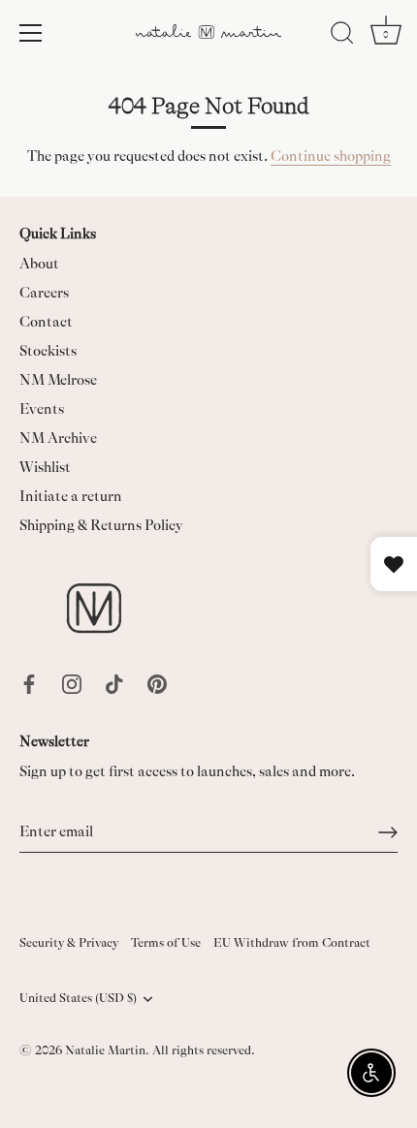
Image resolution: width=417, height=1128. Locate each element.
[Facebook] (29, 682)
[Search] (342, 36)
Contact (46, 322)
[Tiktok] (114, 682)
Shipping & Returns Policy (101, 525)
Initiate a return (70, 496)
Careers (44, 293)
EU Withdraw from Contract (291, 943)
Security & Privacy (68, 943)
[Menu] (31, 33)
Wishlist (45, 467)
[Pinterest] (157, 682)
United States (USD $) (78, 998)
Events (41, 409)
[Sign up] (388, 832)
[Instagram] (71, 682)
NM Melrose (58, 380)
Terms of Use (166, 943)
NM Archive (58, 438)
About (39, 264)
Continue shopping (331, 156)
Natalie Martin (105, 1050)
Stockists (48, 351)
